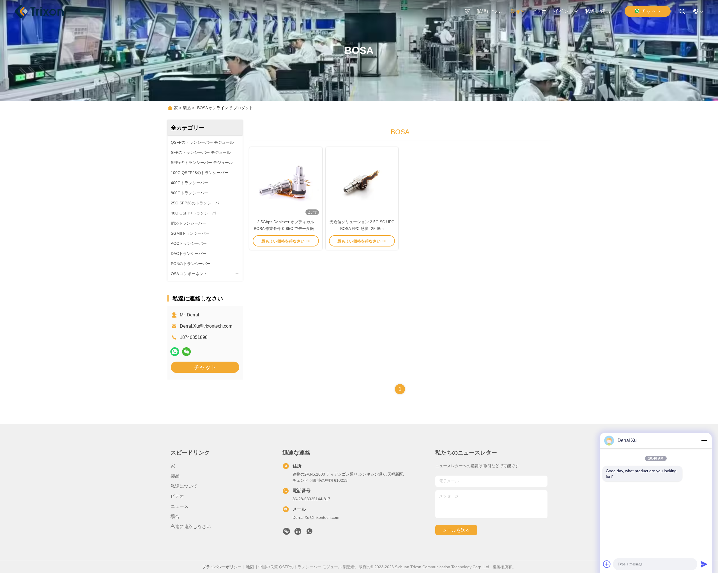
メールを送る (456, 530)
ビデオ (539, 11)
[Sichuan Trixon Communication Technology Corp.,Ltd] (45, 11)
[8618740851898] (309, 533)
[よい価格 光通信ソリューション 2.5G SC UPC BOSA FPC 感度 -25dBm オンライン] (362, 182)
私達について (490, 11)
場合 (175, 516)
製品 (515, 11)
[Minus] (704, 440)
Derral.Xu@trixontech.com (206, 326)
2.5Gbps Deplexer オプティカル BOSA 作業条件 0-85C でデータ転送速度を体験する (286, 229)
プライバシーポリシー (221, 567)
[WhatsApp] (175, 351)
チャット (651, 11)
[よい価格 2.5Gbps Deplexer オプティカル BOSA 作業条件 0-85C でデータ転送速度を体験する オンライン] (286, 182)
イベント (564, 11)
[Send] (703, 564)
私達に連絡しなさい (598, 11)
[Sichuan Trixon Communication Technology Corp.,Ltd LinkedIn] (298, 533)
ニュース (179, 506)
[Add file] (607, 564)
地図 (250, 567)
